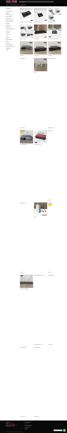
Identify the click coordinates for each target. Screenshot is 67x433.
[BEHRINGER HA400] (54, 92)
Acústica (8, 30)
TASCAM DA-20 (36, 55)
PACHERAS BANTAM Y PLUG (38, 344)
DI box (7, 35)
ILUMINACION (8, 48)
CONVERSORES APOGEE (23, 144)
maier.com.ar (21, 431)
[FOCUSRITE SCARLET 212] (40, 136)
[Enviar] (52, 2)
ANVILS (7, 41)
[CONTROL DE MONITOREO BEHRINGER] (26, 14)
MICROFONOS (8, 25)
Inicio (7, 4)
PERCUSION (8, 23)
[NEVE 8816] (54, 236)
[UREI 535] (40, 64)
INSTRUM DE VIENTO (9, 21)
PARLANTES (8, 37)
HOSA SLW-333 (22, 272)
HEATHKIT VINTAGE (23, 38)
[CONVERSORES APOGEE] (26, 136)
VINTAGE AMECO (22, 416)
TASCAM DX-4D (22, 127)
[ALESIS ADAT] (26, 47)
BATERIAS (7, 12)
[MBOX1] (40, 209)
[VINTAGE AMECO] (26, 381)
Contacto (26, 428)
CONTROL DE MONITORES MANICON (53, 38)
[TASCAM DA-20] (40, 47)
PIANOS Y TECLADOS (9, 14)
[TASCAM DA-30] (54, 47)
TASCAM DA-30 (50, 55)
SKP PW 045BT (50, 344)
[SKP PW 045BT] (54, 309)
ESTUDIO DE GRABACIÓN (14, 4)
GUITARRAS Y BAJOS (9, 11)
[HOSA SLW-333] (26, 236)
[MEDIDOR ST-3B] (40, 381)
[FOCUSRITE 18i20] (40, 31)
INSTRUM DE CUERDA (9, 19)
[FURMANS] (54, 164)
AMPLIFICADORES (9, 16)
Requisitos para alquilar (28, 425)
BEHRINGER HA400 (51, 127)
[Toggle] (18, 11)
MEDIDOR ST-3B (36, 416)
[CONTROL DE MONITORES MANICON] (54, 31)
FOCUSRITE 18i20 (36, 38)
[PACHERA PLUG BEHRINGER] (26, 281)
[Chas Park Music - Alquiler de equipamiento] (11, 1)
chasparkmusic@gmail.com (12, 424)
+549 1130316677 (11, 423)
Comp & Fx (8, 31)
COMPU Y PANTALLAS (9, 44)
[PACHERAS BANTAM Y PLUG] (40, 309)
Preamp (8, 34)
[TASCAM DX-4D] (26, 92)
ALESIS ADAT (22, 55)
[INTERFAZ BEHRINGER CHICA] (40, 14)
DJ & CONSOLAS (8, 18)
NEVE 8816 (49, 272)
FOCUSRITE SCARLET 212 (37, 144)
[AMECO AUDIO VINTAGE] (54, 14)
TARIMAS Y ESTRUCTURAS (10, 46)
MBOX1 (35, 216)
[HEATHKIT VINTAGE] (26, 31)
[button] (64, 430)
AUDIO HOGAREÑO (9, 39)
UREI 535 (35, 72)
